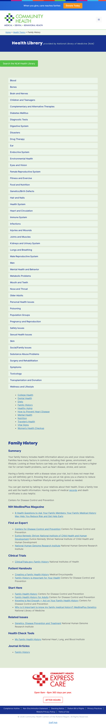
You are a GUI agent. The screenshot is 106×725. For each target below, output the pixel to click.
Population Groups (20, 315)
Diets (20, 401)
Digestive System (19, 126)
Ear (12, 145)
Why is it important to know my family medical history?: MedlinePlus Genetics (55, 607)
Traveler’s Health (26, 421)
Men (12, 262)
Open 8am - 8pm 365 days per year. (53, 692)
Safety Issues (17, 328)
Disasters (15, 132)
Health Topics (19, 32)
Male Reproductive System (24, 256)
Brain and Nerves (19, 93)
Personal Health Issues (22, 302)
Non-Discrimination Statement (35, 708)
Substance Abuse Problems (24, 354)
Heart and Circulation (21, 210)
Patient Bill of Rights (76, 708)
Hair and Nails (17, 197)
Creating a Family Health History (32, 574)
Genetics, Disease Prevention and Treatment (38, 623)
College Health (25, 395)
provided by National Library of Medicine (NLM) (68, 43)
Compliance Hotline (12, 708)
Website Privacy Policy (45, 712)
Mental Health (25, 415)
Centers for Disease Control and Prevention (38, 529)
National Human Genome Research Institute (37, 545)
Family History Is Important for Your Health (37, 577)
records (73, 490)
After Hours (53, 700)
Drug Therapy (17, 139)
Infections (15, 223)
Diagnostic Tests (19, 119)
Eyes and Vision (18, 165)
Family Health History (26, 593)
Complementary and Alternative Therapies (32, 106)
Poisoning (15, 308)
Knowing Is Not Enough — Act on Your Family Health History (47, 600)
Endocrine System (19, 152)
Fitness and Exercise (21, 178)
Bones (13, 87)
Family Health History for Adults (31, 597)
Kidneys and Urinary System (25, 243)
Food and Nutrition (20, 184)
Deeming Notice (57, 708)
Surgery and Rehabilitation (24, 360)
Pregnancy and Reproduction (25, 321)
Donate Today (73, 5)
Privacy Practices (95, 708)
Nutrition (22, 418)
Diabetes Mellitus (19, 113)
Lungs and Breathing (21, 249)
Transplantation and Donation (26, 380)
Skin (12, 341)
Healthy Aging (25, 408)
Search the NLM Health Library (19, 63)
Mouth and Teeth (19, 282)
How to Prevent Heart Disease (34, 411)
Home (8, 32)
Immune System (18, 217)
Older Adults (16, 295)
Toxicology (16, 373)
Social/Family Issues (20, 347)
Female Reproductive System (25, 171)
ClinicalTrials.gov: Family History (32, 561)
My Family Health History (28, 639)
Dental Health (25, 398)
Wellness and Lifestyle (22, 386)
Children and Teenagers (22, 100)
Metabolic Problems (20, 275)
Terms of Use (64, 712)
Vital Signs (23, 424)
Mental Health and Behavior (24, 269)
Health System (17, 204)
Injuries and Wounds (21, 230)
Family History (25, 405)
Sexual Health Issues (21, 334)
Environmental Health (21, 158)
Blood (13, 80)
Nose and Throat (19, 289)
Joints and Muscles (20, 236)
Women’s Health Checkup (31, 428)
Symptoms (15, 367)
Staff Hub (53, 722)
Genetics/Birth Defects (22, 191)
